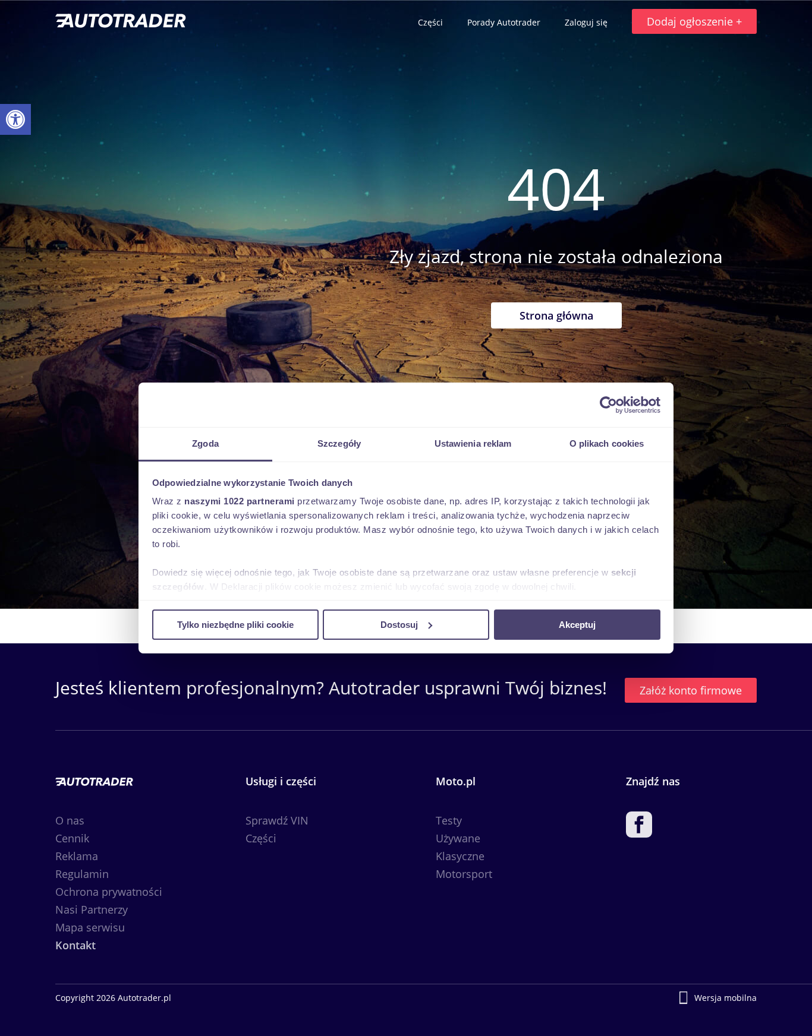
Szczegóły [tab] (339, 443)
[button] (15, 119)
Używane (458, 838)
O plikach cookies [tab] (606, 443)
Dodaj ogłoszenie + (694, 21)
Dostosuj (399, 624)
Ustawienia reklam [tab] (473, 443)
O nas (69, 820)
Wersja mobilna (725, 998)
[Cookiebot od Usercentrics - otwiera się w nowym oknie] (608, 404)
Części (431, 22)
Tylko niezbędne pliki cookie (235, 624)
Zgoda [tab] (205, 443)
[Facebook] (639, 826)
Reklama (76, 856)
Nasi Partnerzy (91, 909)
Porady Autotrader (505, 22)
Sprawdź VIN (277, 820)
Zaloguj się (587, 22)
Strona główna (556, 315)
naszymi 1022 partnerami (239, 501)
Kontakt (75, 945)
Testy (449, 820)
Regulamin (82, 874)
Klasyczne (460, 856)
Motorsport (464, 874)
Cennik (72, 838)
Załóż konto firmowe (691, 690)
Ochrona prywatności (108, 892)
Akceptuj (577, 624)
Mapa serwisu (90, 927)
